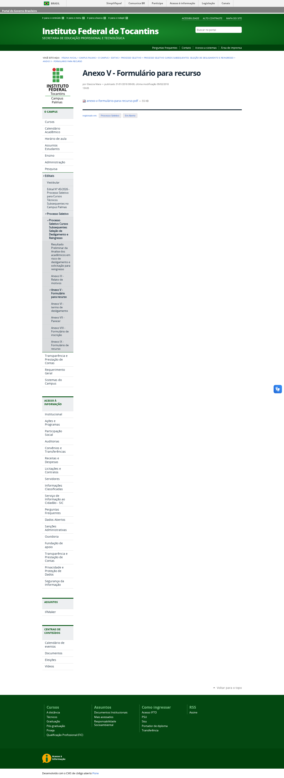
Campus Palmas (87, 57)
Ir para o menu (75, 18)
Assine (193, 712)
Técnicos (52, 717)
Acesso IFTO (149, 712)
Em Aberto (130, 115)
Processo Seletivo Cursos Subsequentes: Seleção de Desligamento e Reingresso (188, 57)
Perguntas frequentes (164, 47)
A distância (53, 712)
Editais (115, 57)
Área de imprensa (231, 47)
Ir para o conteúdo (52, 18)
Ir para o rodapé (117, 18)
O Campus (103, 57)
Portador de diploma (155, 726)
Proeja (50, 730)
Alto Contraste (212, 18)
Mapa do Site (234, 18)
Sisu (144, 721)
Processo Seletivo (131, 57)
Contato (186, 47)
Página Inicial (69, 57)
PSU (144, 717)
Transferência (150, 730)
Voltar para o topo (229, 688)
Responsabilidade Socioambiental (105, 723)
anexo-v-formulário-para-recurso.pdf (112, 101)
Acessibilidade (190, 18)
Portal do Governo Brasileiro (19, 11)
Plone (95, 773)
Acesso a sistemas (206, 47)
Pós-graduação (56, 726)
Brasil (55, 3)
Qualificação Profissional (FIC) (65, 735)
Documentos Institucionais (110, 712)
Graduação (53, 721)
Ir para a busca (96, 18)
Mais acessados (103, 717)
